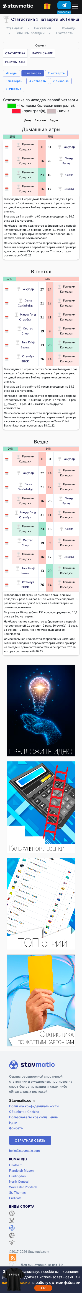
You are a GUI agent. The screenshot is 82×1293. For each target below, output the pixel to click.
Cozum (69, 175)
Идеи (13, 1123)
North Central (18, 1181)
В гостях (40, 120)
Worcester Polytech (23, 1187)
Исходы (11, 73)
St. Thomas (17, 1192)
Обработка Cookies (24, 1112)
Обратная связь (30, 1140)
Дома (27, 120)
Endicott (15, 1198)
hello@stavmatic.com (24, 1150)
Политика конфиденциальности (34, 1106)
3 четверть (14, 81)
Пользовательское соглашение (33, 1117)
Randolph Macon (21, 1170)
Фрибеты (16, 1128)
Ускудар (69, 147)
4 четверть (37, 81)
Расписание (42, 53)
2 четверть (56, 73)
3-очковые (13, 88)
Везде (54, 120)
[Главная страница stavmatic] (18, 5)
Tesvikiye (69, 188)
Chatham (15, 1165)
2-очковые (61, 81)
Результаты (15, 62)
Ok (43, 1288)
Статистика (15, 53)
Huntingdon (17, 1176)
